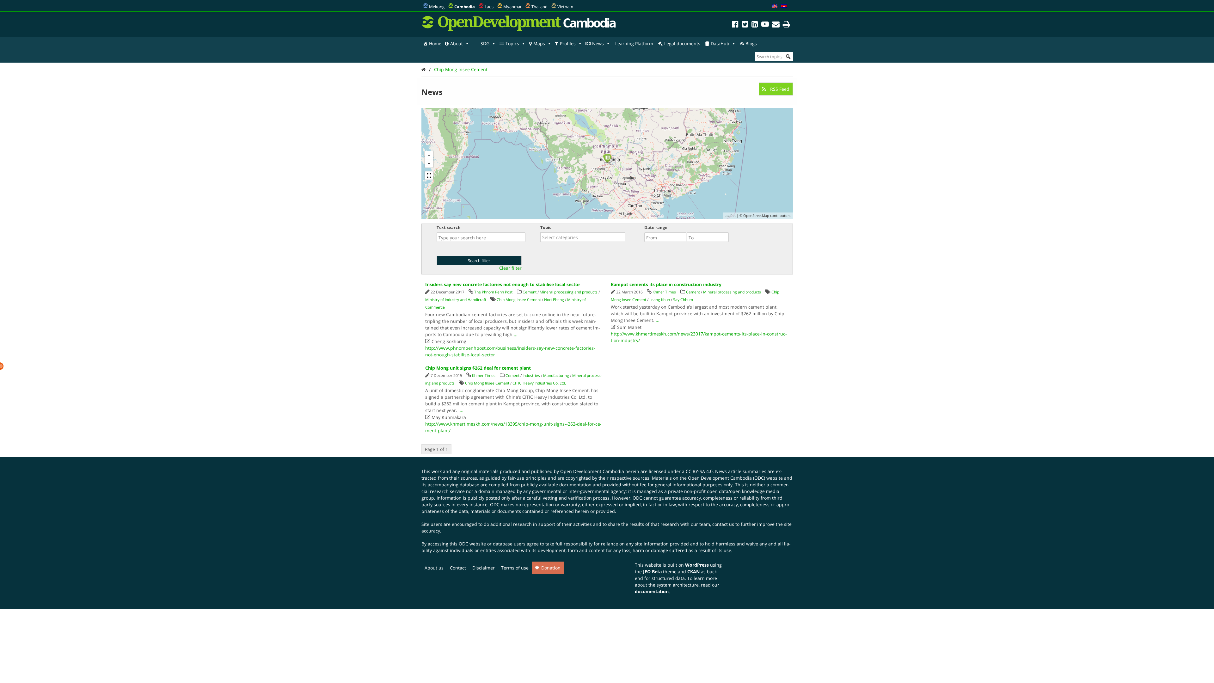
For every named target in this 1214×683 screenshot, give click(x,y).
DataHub (720, 43)
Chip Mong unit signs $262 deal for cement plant (478, 368)
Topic (545, 227)
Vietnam (565, 6)
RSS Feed (779, 89)
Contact (458, 568)
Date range (655, 227)
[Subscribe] (776, 25)
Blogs (751, 43)
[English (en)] (774, 6)
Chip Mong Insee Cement (460, 69)
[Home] (423, 69)
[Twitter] (745, 25)
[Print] (786, 25)
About (456, 43)
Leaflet (730, 215)
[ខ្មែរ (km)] (784, 6)
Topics (512, 43)
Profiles (568, 43)
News (598, 43)
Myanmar (512, 6)
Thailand (539, 6)
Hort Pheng (554, 299)
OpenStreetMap (756, 215)
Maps (539, 43)
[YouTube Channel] (765, 25)
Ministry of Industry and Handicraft (455, 299)
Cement (529, 292)
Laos (489, 6)
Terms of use (515, 568)
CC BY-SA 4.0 (699, 471)
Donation (551, 568)
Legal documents (682, 43)
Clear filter (510, 268)
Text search (449, 227)
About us (434, 568)
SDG (485, 43)
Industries (531, 375)
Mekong (437, 6)
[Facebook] (735, 25)
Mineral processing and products (569, 292)
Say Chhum (683, 299)
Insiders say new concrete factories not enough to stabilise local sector (502, 284)
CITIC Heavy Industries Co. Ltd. (539, 383)
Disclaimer (483, 568)
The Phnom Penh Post (493, 292)
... (516, 334)
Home (435, 43)
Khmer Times (664, 292)
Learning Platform (634, 43)
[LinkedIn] (754, 25)
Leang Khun (659, 299)
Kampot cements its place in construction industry (666, 284)
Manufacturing (556, 375)
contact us (723, 524)
